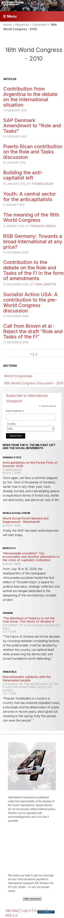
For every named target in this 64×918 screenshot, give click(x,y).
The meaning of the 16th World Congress (31, 217)
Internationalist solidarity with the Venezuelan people (27, 678)
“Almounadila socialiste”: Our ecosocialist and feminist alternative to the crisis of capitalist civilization (31, 556)
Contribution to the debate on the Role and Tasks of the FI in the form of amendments (33, 270)
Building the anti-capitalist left (23, 175)
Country (11, 423)
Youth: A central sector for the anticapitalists (29, 196)
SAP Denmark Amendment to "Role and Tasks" (32, 125)
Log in (26, 911)
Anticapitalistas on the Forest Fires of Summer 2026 (30, 464)
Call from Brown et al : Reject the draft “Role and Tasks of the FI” (33, 331)
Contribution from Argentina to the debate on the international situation (30, 97)
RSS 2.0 (11, 915)
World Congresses (18, 376)
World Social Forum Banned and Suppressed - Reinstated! (25, 520)
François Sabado (43, 226)
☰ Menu (10, 16)
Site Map (12, 911)
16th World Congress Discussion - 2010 (33, 383)
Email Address (15, 411)
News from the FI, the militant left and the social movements (29, 447)
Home (7, 24)
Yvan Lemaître (45, 284)
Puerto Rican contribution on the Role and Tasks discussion (32, 151)
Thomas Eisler (42, 183)
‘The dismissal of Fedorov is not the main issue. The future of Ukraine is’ (29, 619)
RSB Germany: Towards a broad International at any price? (32, 241)
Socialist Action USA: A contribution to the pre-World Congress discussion (30, 302)
